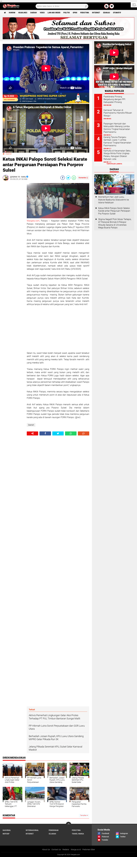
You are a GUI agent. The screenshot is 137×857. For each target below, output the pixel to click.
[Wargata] (112, 6)
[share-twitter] (68, 178)
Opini (75, 13)
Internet (96, 13)
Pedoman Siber (88, 849)
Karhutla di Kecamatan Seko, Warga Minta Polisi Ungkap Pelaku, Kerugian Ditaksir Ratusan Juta (117, 154)
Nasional (7, 830)
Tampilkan (83, 815)
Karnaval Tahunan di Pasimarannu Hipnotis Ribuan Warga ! (118, 113)
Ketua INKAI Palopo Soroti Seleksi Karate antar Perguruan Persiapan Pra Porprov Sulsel (114, 211)
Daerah (33, 13)
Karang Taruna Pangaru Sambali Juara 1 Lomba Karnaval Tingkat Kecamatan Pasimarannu (117, 141)
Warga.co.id (76, 849)
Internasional (32, 830)
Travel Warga (78, 834)
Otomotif (117, 13)
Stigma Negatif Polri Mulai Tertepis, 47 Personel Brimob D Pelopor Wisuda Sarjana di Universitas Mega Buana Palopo (114, 223)
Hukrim (12, 13)
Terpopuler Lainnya (114, 164)
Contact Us (56, 849)
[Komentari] (83, 433)
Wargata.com (33, 220)
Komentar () (83, 178)
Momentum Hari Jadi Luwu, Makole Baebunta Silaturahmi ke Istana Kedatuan (113, 200)
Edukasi (106, 13)
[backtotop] (68, 824)
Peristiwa (84, 13)
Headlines (22, 13)
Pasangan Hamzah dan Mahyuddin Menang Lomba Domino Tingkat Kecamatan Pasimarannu (117, 127)
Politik (66, 13)
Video (42, 13)
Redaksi (65, 849)
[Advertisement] (13, 223)
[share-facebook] (62, 178)
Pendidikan (53, 830)
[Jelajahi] (134, 4)
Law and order (54, 13)
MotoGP (6, 834)
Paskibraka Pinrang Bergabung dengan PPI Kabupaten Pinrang (114, 99)
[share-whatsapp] (74, 178)
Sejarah (52, 834)
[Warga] (106, 6)
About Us (46, 849)
